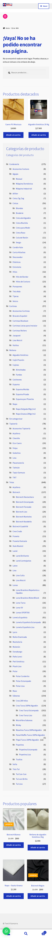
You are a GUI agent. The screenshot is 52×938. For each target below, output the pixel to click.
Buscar (26, 933)
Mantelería (17, 642)
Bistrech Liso (21, 511)
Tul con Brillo (22, 779)
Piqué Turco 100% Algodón (27, 740)
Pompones (17, 286)
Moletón (16, 647)
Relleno (12, 350)
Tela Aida (16, 291)
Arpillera (16, 433)
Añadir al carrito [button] (13, 135)
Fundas (19, 374)
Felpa (15, 448)
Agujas (15, 174)
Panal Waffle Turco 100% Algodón (30, 735)
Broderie (19, 213)
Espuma (16, 384)
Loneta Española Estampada (28, 622)
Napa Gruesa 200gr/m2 (25, 414)
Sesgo (18, 242)
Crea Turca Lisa (25, 715)
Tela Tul (16, 769)
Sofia (15, 764)
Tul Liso (19, 784)
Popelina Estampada (28, 749)
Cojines (16, 365)
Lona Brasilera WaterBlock (27, 598)
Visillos (16, 345)
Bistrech (16, 492)
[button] (6, 931)
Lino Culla (20, 575)
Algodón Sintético (20, 355)
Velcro (15, 301)
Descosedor (18, 257)
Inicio (8, 28)
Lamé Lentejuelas (23, 560)
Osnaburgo (17, 651)
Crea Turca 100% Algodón (27, 705)
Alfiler (15, 193)
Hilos (15, 272)
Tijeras (16, 296)
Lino (14, 458)
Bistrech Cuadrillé (20, 526)
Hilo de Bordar (22, 276)
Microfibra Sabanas (24, 720)
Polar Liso (20, 686)
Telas (11, 482)
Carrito (40, 931)
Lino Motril (17, 340)
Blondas (19, 208)
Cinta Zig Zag (18, 198)
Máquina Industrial (24, 188)
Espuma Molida (22, 389)
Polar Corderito (22, 676)
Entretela (17, 267)
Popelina (20, 744)
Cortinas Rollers (20, 330)
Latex (15, 565)
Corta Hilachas (19, 252)
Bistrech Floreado (23, 507)
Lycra (15, 632)
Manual (19, 179)
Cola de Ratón (22, 237)
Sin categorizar (15, 418)
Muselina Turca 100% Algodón (29, 730)
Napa (15, 404)
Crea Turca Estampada (28, 710)
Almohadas (21, 369)
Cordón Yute (18, 247)
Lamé (15, 551)
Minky (18, 725)
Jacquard (16, 335)
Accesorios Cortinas (21, 311)
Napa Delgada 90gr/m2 (26, 409)
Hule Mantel (18, 546)
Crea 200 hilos (22, 700)
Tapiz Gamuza (19, 472)
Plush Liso (17, 666)
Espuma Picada (22, 394)
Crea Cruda (17, 531)
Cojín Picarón (18, 360)
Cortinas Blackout (20, 321)
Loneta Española (20, 617)
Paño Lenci (17, 656)
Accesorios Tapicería (21, 428)
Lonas (15, 585)
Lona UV (19, 607)
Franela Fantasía (20, 541)
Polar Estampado (23, 681)
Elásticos (17, 262)
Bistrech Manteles (24, 516)
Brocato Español (20, 316)
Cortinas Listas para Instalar (25, 325)
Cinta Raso (20, 232)
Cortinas (13, 306)
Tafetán (16, 467)
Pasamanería (18, 463)
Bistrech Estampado (25, 502)
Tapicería (13, 423)
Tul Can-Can (21, 774)
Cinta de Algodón (23, 218)
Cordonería (14, 164)
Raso (15, 691)
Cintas (15, 203)
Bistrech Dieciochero (25, 497)
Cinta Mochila (22, 223)
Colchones (17, 379)
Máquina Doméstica (24, 183)
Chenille (16, 438)
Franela (16, 536)
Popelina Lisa (25, 754)
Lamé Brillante (22, 555)
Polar (15, 671)
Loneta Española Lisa (25, 627)
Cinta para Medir (23, 227)
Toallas (19, 759)
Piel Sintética (18, 661)
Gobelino (17, 453)
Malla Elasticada (20, 637)
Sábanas (16, 695)
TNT (15, 477)
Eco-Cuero (17, 443)
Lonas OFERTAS (23, 612)
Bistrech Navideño (24, 521)
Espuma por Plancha (25, 399)
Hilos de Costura (23, 281)
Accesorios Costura (21, 169)
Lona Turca (20, 602)
